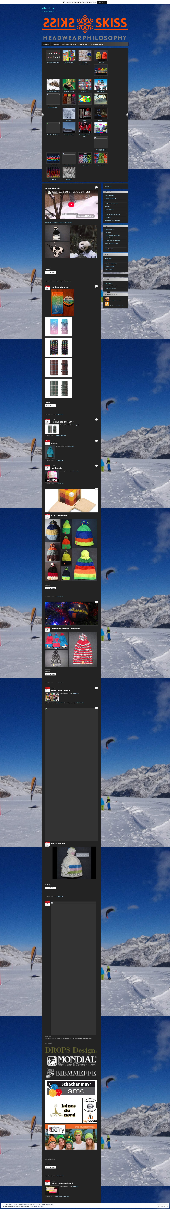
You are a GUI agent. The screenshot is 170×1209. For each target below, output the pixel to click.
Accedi (106, 261)
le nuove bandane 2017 (62, 421)
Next (127, 115)
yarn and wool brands (97, 44)
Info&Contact (55, 44)
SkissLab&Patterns (84, 44)
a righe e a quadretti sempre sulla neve (53, 106)
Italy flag (85, 120)
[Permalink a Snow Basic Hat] (84, 84)
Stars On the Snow (68, 134)
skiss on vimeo (108, 283)
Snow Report (108, 232)
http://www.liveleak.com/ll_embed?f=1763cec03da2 (58, 222)
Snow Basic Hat (84, 91)
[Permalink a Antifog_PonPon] (68, 99)
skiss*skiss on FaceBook (111, 286)
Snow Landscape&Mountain (113, 235)
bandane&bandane (60, 287)
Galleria (53, 419)
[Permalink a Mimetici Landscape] (68, 84)
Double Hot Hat (53, 179)
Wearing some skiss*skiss (69, 44)
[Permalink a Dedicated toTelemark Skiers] (84, 127)
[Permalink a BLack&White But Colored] (53, 127)
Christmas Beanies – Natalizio (65, 628)
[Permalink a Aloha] (84, 99)
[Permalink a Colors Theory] (100, 70)
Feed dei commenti (109, 266)
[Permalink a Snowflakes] (68, 172)
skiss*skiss (48, 8)
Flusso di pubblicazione (111, 264)
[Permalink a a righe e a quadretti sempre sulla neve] (53, 99)
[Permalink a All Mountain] (68, 113)
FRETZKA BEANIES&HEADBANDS (85, 63)
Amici (107, 246)
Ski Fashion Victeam (60, 690)
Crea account (108, 258)
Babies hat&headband (62, 1183)
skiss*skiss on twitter (110, 288)
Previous (43, 115)
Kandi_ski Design (85, 165)
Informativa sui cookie (38, 1206)
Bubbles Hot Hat (101, 91)
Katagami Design (101, 105)
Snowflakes (69, 179)
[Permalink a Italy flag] (84, 113)
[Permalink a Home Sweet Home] (68, 55)
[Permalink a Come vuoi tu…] (100, 113)
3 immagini (71, 446)
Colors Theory (100, 77)
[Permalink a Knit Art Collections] (73, 903)
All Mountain (69, 120)
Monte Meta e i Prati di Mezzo (113, 240)
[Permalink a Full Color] (100, 127)
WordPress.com (109, 269)
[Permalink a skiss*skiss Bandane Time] (53, 55)
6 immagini (75, 425)
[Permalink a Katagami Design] (100, 99)
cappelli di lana (59, 1196)
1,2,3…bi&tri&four (59, 515)
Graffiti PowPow (53, 165)
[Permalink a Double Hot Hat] (53, 172)
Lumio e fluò (101, 62)
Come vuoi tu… (100, 120)
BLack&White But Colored (53, 134)
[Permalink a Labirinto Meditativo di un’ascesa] (100, 142)
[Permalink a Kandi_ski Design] (84, 158)
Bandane (58, 435)
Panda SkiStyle (52, 188)
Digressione (48, 1036)
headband (63, 435)
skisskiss (112, 306)
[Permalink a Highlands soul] (100, 158)
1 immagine (75, 693)
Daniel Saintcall (113, 301)
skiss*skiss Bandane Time (53, 62)
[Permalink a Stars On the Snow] (68, 127)
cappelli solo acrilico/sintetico (63, 281)
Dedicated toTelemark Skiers (84, 135)
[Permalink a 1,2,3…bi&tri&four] (71, 513)
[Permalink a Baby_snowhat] (71, 709)
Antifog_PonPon (69, 105)
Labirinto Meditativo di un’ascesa (101, 149)
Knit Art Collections (50, 1159)
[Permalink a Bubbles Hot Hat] (100, 84)
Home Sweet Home (68, 62)
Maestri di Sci (109, 249)
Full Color (100, 134)
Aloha (84, 105)
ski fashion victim (80, 702)
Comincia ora (102, 2)
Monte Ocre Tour (110, 238)
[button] (57, 233)
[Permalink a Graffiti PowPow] (53, 158)
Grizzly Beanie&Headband (52, 91)
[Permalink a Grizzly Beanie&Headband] (53, 84)
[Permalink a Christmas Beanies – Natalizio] (71, 626)
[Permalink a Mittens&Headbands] (68, 158)
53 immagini (76, 471)
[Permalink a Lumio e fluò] (100, 55)
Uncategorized (59, 414)
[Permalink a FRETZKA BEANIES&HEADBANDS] (84, 55)
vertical (54, 443)
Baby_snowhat (58, 843)
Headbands (56, 468)
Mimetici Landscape (69, 91)
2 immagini (75, 1186)
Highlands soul (100, 165)
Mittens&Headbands (69, 165)
